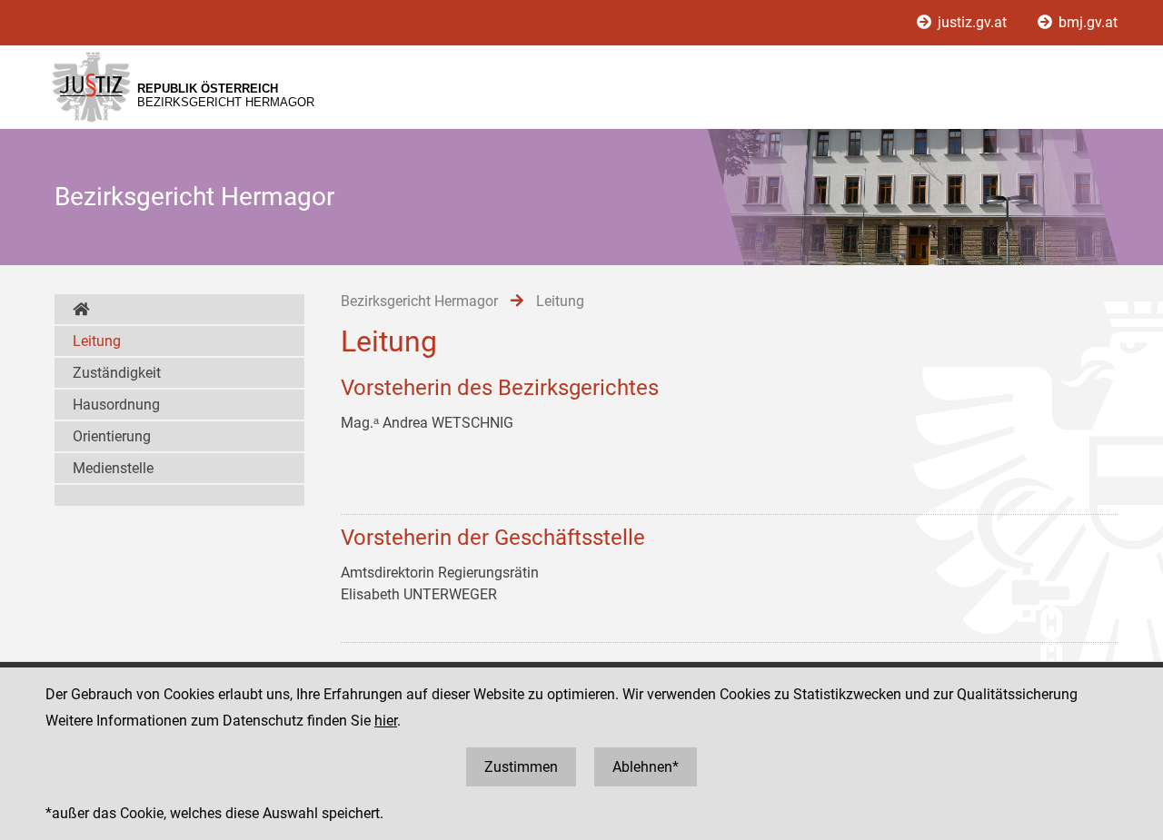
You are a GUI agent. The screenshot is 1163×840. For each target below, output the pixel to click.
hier (385, 720)
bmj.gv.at (1086, 22)
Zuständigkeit (117, 372)
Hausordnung (116, 404)
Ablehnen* (645, 767)
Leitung (97, 341)
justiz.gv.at (972, 22)
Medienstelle (113, 468)
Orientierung (112, 436)
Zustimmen (521, 767)
